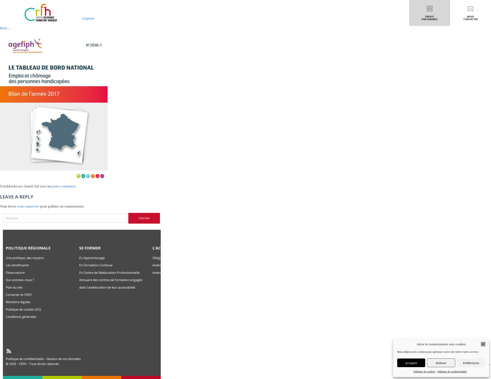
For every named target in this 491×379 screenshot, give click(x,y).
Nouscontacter (470, 18)
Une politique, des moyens (25, 258)
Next (5, 28)
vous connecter (28, 206)
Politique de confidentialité (452, 371)
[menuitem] (176, 13)
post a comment (63, 186)
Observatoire (15, 273)
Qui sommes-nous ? (20, 280)
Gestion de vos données (63, 359)
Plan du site (14, 287)
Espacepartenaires (429, 18)
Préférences (471, 363)
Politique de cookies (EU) (23, 309)
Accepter (411, 363)
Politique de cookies (424, 371)
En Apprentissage (92, 258)
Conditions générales (21, 317)
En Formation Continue (96, 265)
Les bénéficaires (17, 265)
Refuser (441, 363)
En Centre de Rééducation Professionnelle (109, 273)
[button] (483, 344)
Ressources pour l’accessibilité (305, 18)
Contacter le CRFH (19, 295)
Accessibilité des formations (247, 18)
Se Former (207, 18)
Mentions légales (18, 302)
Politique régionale (175, 18)
